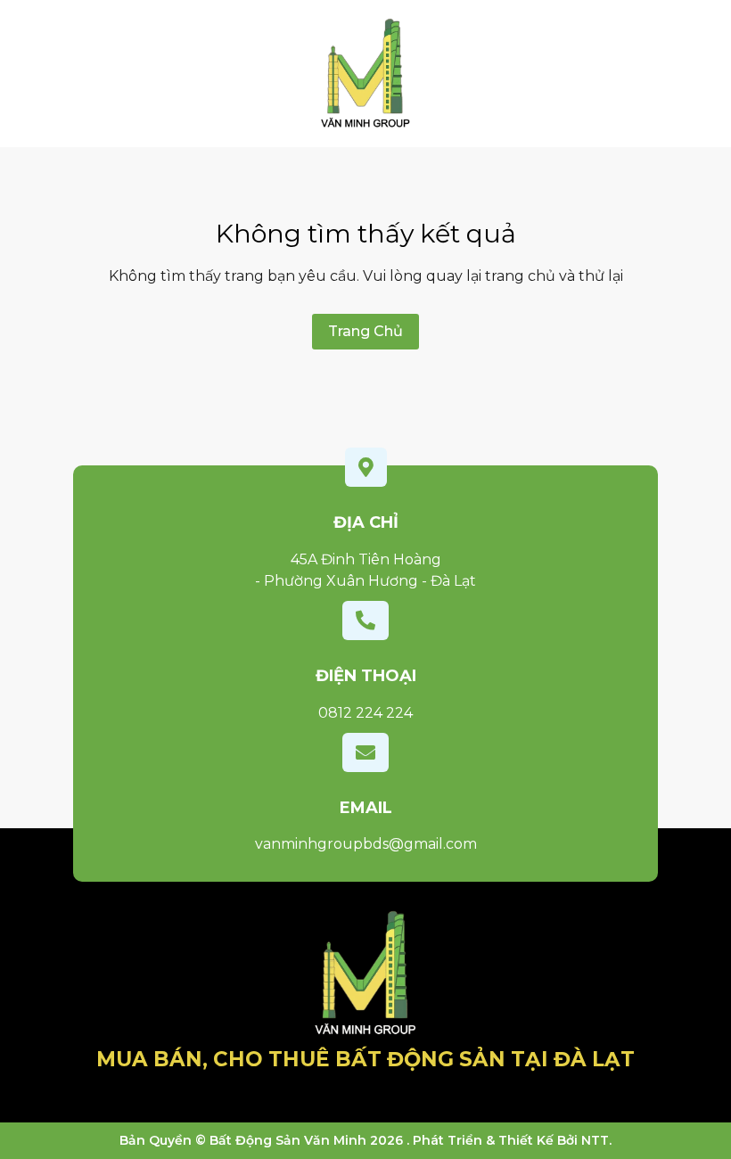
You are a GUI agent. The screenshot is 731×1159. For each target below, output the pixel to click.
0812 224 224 (365, 712)
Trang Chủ (365, 331)
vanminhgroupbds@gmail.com (366, 843)
